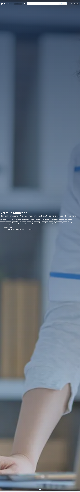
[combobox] (35, 3)
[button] (30, 227)
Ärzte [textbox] (29, 3)
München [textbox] (46, 3)
